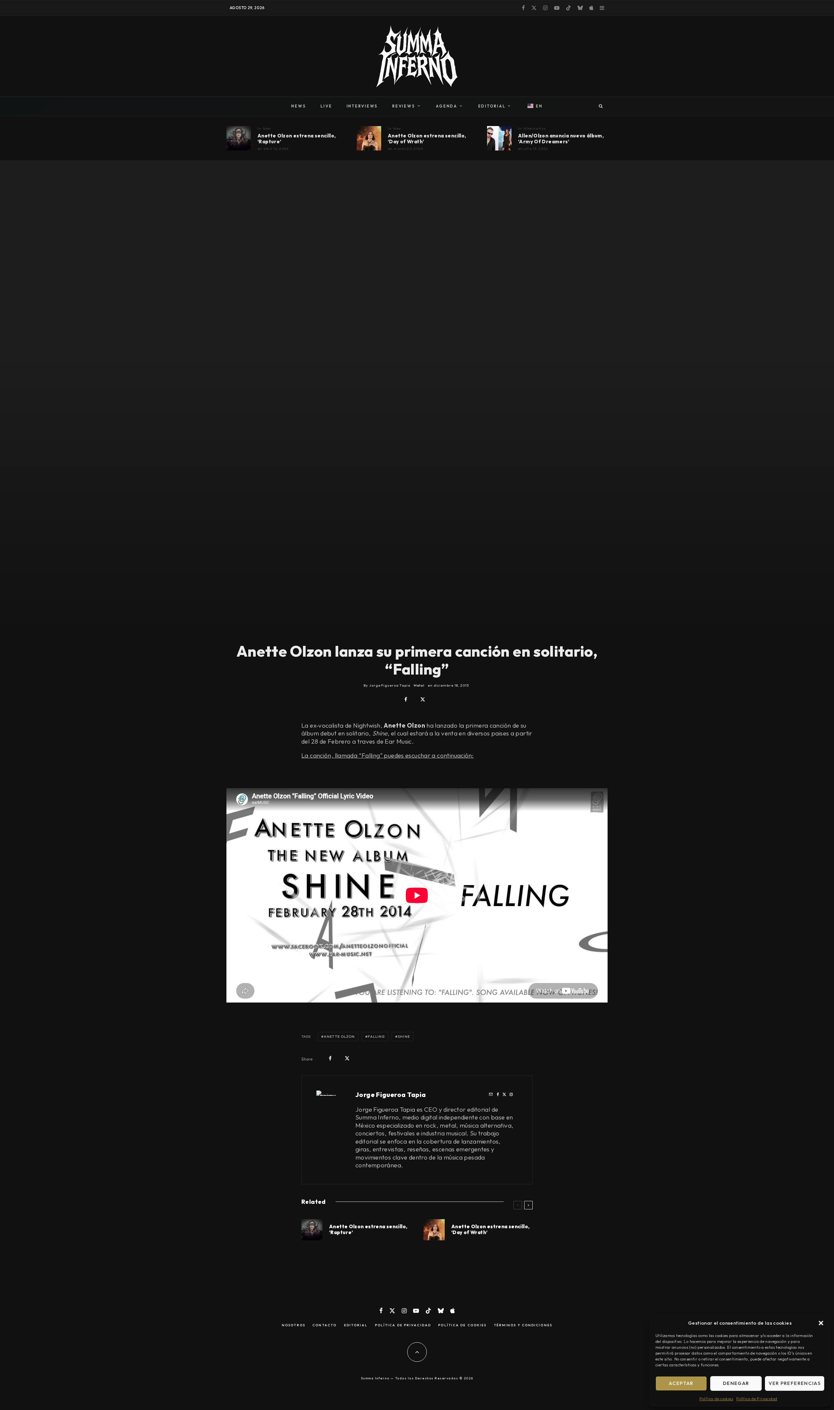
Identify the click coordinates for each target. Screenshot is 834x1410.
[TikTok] (568, 7)
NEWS (298, 106)
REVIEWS (403, 106)
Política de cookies (716, 1398)
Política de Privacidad (756, 1398)
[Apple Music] (591, 7)
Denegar (736, 1383)
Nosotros (293, 1325)
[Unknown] (499, 138)
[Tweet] (422, 699)
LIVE (326, 106)
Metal (419, 685)
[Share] (405, 699)
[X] (534, 7)
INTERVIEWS (362, 106)
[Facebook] (523, 7)
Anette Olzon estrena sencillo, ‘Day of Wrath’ (427, 139)
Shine (404, 1036)
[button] (821, 1323)
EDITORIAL (492, 106)
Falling (376, 1036)
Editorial (356, 1325)
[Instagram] (545, 7)
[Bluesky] (580, 7)
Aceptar (681, 1383)
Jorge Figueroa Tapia (390, 1094)
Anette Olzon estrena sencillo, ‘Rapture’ (296, 139)
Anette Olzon (339, 1036)
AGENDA (446, 106)
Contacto (324, 1325)
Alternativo (535, 128)
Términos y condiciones (523, 1325)
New (267, 128)
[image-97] (238, 138)
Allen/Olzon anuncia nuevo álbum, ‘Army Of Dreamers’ (561, 139)
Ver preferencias (795, 1383)
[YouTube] (557, 7)
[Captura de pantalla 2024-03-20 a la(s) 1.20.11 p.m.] (369, 138)
